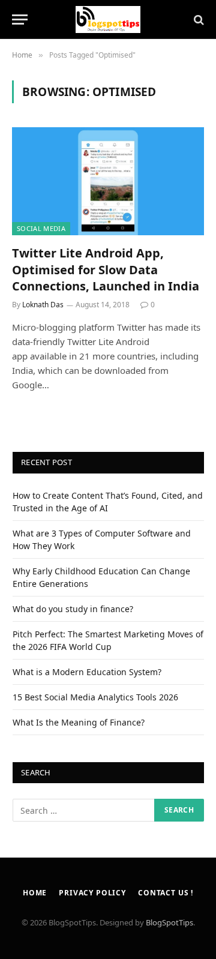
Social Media (41, 228)
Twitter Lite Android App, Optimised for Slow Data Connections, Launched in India (105, 269)
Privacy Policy (92, 893)
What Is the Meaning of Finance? (79, 722)
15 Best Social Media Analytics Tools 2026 (95, 697)
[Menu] (20, 19)
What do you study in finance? (73, 609)
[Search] (197, 19)
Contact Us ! (165, 893)
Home (35, 893)
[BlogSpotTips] (108, 19)
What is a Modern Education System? (87, 672)
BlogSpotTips (169, 922)
